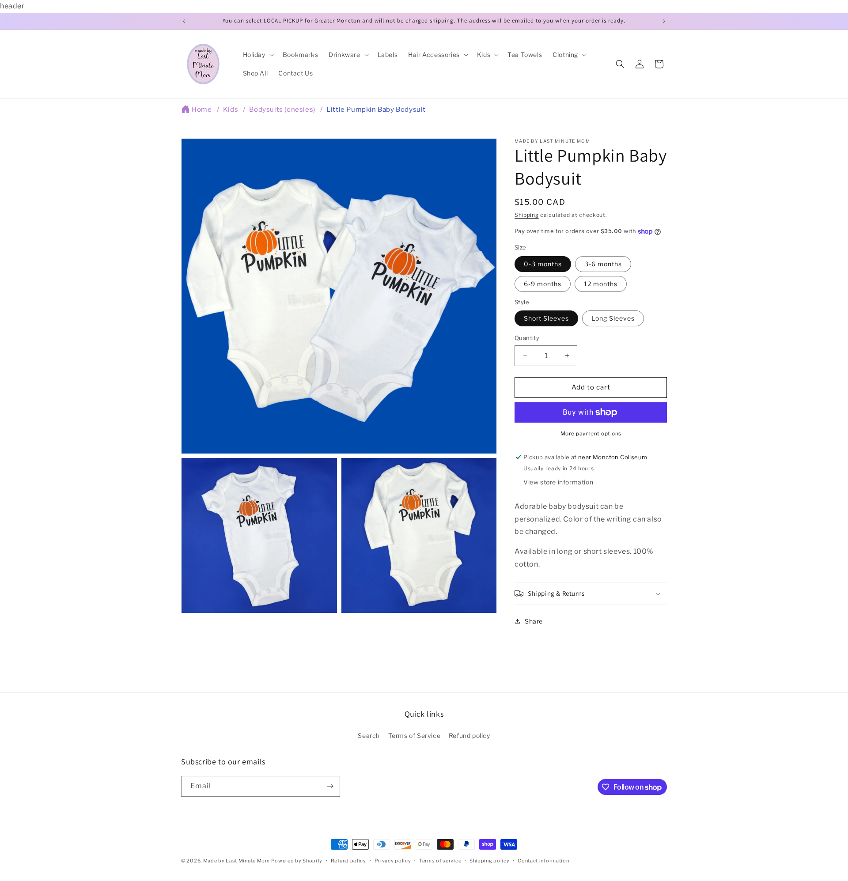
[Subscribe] (330, 786)
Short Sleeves (546, 318)
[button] (257, 54)
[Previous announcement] (184, 21)
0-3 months (543, 264)
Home (202, 109)
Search (369, 735)
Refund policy (469, 735)
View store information (558, 482)
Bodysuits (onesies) (282, 109)
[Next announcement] (664, 21)
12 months (600, 283)
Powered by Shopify (296, 861)
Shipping (527, 215)
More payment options (590, 433)
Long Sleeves (613, 318)
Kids (230, 109)
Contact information (543, 861)
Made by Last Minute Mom (236, 861)
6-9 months (542, 283)
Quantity (527, 337)
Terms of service (440, 861)
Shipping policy (489, 861)
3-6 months (603, 264)
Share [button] (534, 621)
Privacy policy (393, 861)
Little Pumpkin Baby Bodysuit (376, 109)
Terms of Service (414, 735)
